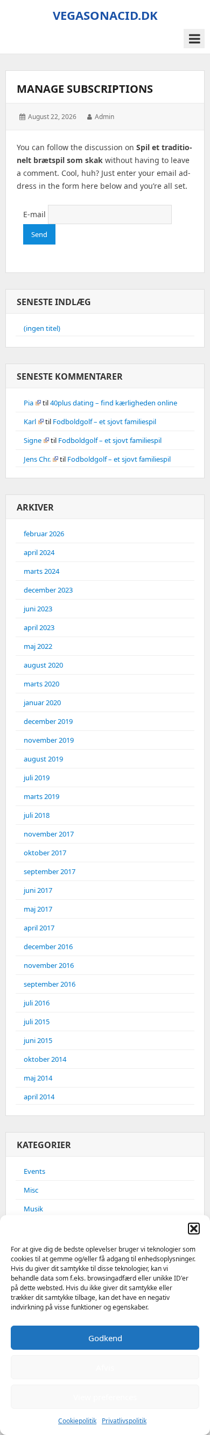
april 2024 (39, 552)
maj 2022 (38, 646)
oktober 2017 (45, 852)
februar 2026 (44, 533)
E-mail (34, 214)
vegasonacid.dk (105, 15)
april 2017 (39, 928)
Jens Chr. (37, 459)
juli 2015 (37, 1021)
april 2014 (39, 1096)
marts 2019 (41, 796)
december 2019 (48, 721)
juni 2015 (38, 1040)
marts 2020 (41, 684)
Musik (33, 1209)
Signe (32, 440)
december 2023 (48, 590)
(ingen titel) (42, 328)
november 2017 (49, 834)
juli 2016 (37, 1003)
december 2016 (48, 946)
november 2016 (49, 965)
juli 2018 (37, 815)
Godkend (105, 1338)
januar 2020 (42, 702)
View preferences (105, 1397)
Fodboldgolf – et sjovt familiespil (104, 421)
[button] (193, 1228)
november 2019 (49, 740)
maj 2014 (38, 1078)
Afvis (105, 1367)
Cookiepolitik (77, 1420)
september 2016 (49, 984)
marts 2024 (41, 571)
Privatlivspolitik (124, 1420)
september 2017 (49, 871)
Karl (30, 421)
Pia (28, 403)
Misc (31, 1190)
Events (34, 1171)
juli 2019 (37, 777)
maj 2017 (38, 909)
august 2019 (43, 759)
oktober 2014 (45, 1059)
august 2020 (43, 665)
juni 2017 (38, 890)
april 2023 (39, 627)
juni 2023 (38, 608)
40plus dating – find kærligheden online (113, 403)
